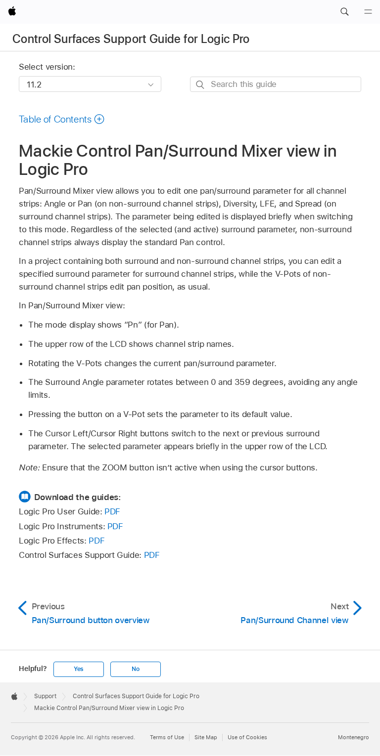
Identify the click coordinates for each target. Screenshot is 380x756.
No (136, 669)
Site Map (205, 737)
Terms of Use (167, 737)
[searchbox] (275, 84)
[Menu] (368, 12)
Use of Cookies (247, 737)
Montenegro (353, 737)
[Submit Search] (200, 85)
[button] (344, 12)
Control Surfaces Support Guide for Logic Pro (131, 39)
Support (45, 696)
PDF (112, 511)
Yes (79, 669)
